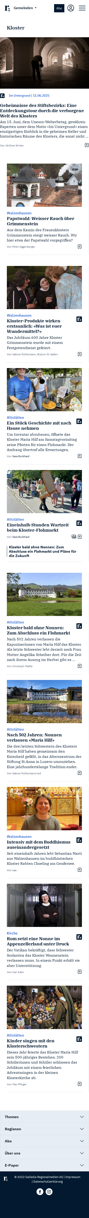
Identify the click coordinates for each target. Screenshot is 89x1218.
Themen (12, 1117)
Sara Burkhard (20, 456)
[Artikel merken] (86, 145)
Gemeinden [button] (24, 7)
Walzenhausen (19, 213)
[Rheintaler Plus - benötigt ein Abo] (2, 95)
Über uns (12, 1153)
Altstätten (15, 417)
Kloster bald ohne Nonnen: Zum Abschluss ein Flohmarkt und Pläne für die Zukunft (42, 551)
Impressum (72, 1177)
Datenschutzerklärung (48, 1182)
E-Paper (12, 1165)
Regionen (13, 1129)
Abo (59, 8)
